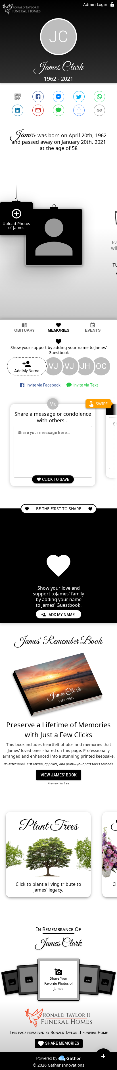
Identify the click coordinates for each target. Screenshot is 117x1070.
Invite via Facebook (42, 385)
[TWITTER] (79, 96)
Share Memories (61, 1043)
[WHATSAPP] (99, 96)
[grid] (58, 247)
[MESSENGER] (58, 96)
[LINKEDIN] (17, 110)
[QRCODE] (17, 96)
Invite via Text (85, 385)
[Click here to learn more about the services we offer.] (58, 1019)
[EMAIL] (38, 110)
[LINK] (99, 110)
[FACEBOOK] (38, 96)
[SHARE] (79, 110)
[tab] (24, 327)
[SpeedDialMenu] (103, 1056)
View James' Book (59, 775)
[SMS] (58, 110)
